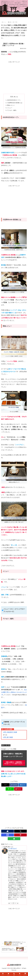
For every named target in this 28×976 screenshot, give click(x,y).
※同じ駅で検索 (8, 737)
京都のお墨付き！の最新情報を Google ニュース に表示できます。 (14, 762)
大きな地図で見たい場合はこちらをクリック (14, 691)
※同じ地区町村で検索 (10, 732)
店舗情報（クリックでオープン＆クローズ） (14, 723)
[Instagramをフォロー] (7, 834)
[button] (25, 504)
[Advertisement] (14, 77)
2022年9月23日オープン (14, 100)
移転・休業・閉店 (6, 745)
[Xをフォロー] (20, 831)
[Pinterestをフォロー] (20, 834)
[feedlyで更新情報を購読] (14, 838)
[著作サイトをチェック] (7, 831)
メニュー (9, 108)
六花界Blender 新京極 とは (14, 102)
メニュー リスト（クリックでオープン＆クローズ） (14, 610)
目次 (11, 96)
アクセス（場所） (12, 110)
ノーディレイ (12, 848)
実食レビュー (11, 105)
